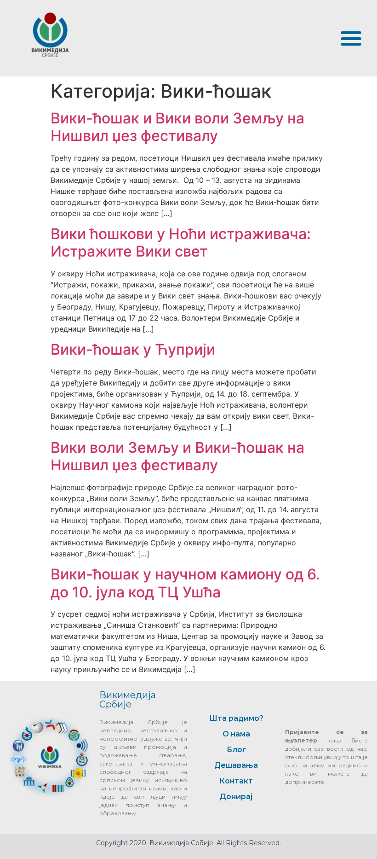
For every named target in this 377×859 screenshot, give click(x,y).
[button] (351, 38)
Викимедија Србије (127, 700)
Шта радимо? (236, 718)
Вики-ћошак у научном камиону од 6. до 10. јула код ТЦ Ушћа (185, 583)
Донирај (236, 796)
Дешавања (236, 765)
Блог (236, 749)
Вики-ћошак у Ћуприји (133, 349)
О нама (236, 734)
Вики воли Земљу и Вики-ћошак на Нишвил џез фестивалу (177, 456)
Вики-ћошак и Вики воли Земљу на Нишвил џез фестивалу (177, 127)
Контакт (236, 781)
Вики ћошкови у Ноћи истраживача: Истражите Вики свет (181, 242)
